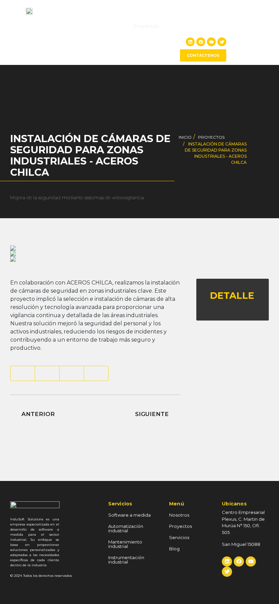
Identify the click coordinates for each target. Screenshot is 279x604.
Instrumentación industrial (126, 560)
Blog (219, 26)
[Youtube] (211, 41)
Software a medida (129, 515)
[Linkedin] (190, 41)
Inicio (89, 26)
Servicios (195, 26)
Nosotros (114, 26)
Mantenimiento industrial (125, 544)
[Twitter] (221, 41)
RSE (171, 26)
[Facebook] (200, 41)
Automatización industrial (125, 528)
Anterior (37, 414)
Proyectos (146, 26)
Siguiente (152, 414)
